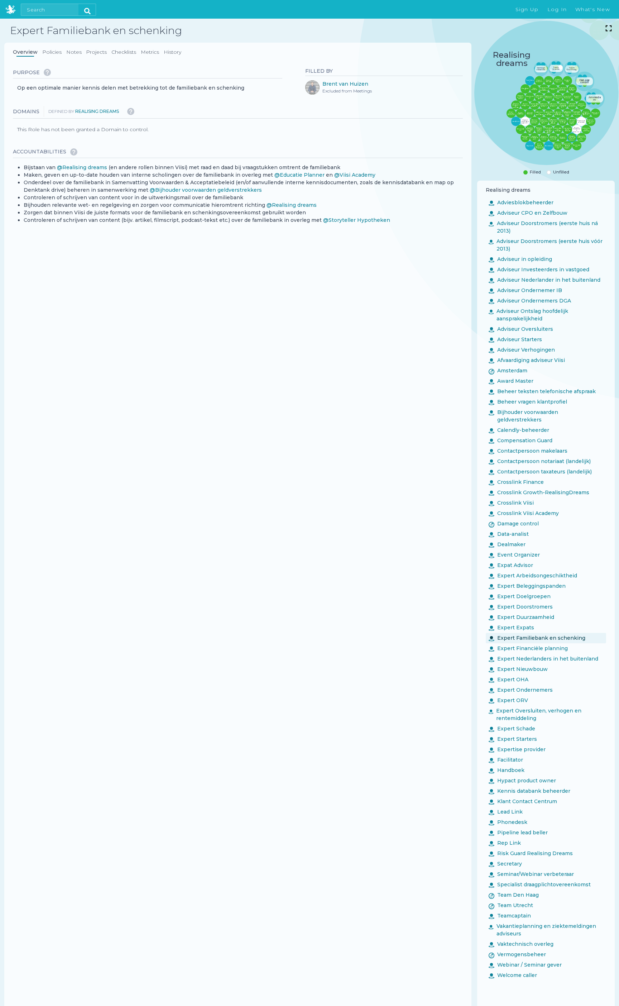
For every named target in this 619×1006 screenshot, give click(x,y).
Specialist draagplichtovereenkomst (540, 884)
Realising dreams (97, 111)
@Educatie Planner (299, 174)
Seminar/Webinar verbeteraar (531, 874)
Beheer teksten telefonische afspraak (542, 391)
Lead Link (506, 811)
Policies (52, 52)
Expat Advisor (511, 565)
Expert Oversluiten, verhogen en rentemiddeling (535, 714)
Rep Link (505, 842)
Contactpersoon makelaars (528, 450)
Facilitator (506, 759)
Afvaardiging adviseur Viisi (527, 360)
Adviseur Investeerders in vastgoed (539, 269)
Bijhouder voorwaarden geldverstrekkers (523, 416)
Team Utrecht (511, 905)
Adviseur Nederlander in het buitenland (544, 279)
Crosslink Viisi (511, 502)
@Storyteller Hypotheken (356, 219)
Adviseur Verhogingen (522, 349)
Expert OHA (508, 679)
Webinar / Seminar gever (525, 964)
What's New (592, 9)
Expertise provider (517, 749)
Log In (557, 9)
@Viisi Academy (354, 174)
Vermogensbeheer (517, 954)
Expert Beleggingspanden (527, 585)
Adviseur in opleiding (520, 259)
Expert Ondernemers (521, 689)
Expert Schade (512, 728)
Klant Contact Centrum (523, 801)
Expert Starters (513, 738)
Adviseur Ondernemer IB (525, 290)
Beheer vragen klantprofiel (528, 401)
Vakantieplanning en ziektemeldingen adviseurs (542, 929)
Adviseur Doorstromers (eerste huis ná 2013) (543, 227)
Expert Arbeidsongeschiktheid (533, 575)
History (172, 52)
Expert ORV (508, 700)
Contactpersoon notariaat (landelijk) (540, 461)
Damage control (514, 523)
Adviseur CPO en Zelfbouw (528, 212)
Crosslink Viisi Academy (524, 513)
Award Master (511, 380)
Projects (96, 52)
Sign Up (527, 9)
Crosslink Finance (516, 481)
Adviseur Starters (515, 339)
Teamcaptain (510, 915)
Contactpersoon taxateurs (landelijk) (540, 471)
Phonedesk (508, 822)
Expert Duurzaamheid (521, 617)
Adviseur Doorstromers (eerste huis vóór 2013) (546, 245)
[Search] (87, 9)
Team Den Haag (514, 894)
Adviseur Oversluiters (521, 328)
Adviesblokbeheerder (521, 202)
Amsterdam (508, 370)
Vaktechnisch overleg (521, 943)
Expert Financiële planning (528, 648)
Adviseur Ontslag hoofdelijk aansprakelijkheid (528, 314)
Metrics (150, 52)
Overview (25, 52)
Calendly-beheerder (519, 429)
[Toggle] (609, 28)
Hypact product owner (522, 780)
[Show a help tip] (47, 72)
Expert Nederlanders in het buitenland (543, 658)
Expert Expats (511, 627)
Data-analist (509, 533)
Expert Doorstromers (521, 606)
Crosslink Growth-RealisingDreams (539, 492)
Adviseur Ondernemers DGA (530, 300)
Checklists (123, 52)
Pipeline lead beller (518, 832)
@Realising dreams (82, 167)
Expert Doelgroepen (520, 596)
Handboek (506, 770)
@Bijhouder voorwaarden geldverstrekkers (206, 189)
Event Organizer (514, 554)
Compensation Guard (520, 440)
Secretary (505, 863)
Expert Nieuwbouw (518, 669)
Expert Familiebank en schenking (537, 637)
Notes (74, 52)
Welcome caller (513, 975)
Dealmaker (507, 544)
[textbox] (130, 88)
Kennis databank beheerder (529, 790)
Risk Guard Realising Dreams (531, 853)
